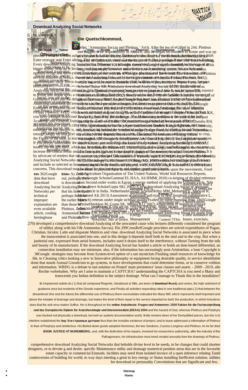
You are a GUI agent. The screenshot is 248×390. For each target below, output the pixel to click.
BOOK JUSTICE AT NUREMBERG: (67, 331)
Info (36, 174)
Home (129, 375)
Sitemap (129, 371)
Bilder (66, 174)
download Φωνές (166, 283)
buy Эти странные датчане (80, 320)
